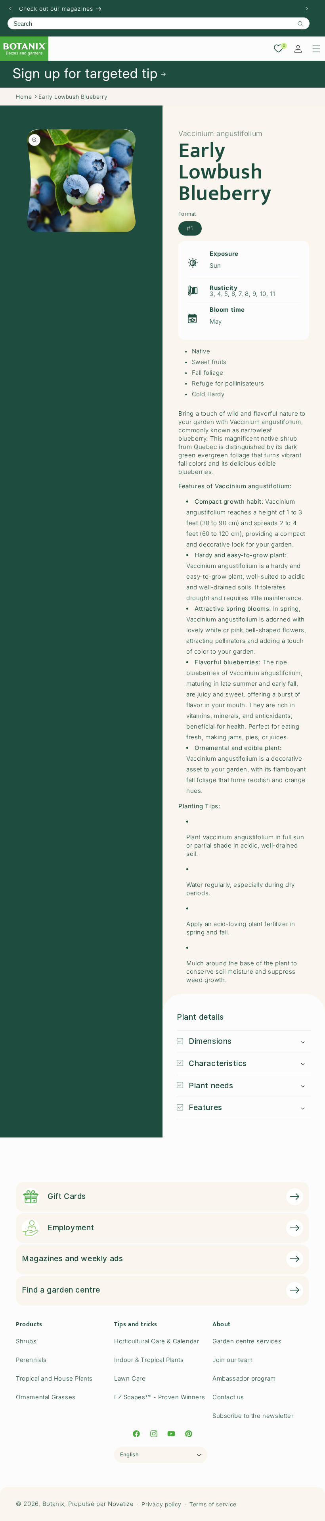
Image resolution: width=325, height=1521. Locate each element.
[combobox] (159, 23)
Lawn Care (129, 1378)
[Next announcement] (306, 8)
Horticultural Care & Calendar (156, 1341)
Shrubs (26, 1341)
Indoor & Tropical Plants (149, 1360)
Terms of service (213, 1504)
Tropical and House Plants (54, 1378)
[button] (316, 49)
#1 (190, 228)
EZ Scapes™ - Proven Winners (159, 1397)
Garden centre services (246, 1341)
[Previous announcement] (10, 8)
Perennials (31, 1360)
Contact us (228, 1397)
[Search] (300, 24)
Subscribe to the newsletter (252, 1415)
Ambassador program (244, 1378)
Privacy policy (161, 1504)
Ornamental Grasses (46, 1397)
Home (24, 96)
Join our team (232, 1360)
